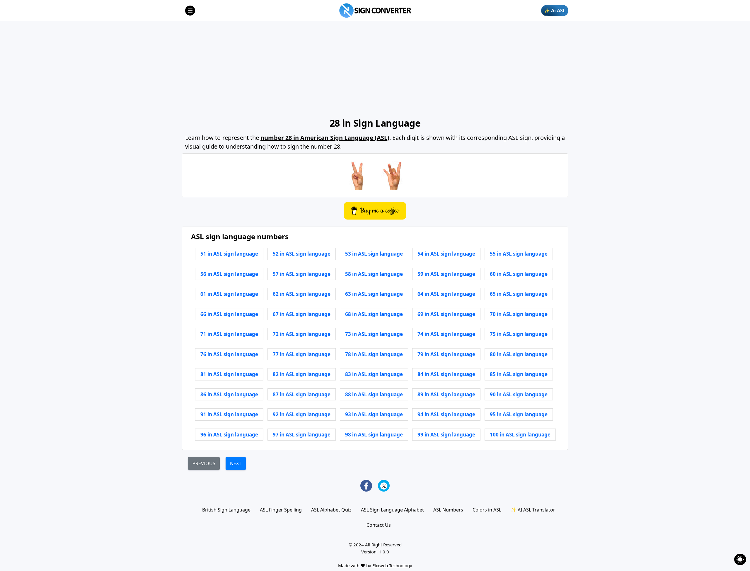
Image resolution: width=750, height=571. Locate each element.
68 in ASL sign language (374, 314)
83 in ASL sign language (374, 374)
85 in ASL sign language (519, 374)
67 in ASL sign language (301, 314)
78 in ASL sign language (374, 354)
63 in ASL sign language (374, 293)
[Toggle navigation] (190, 10)
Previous (203, 463)
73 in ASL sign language (374, 334)
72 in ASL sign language (301, 334)
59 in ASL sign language (446, 274)
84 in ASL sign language (446, 374)
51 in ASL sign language (229, 253)
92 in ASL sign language (301, 414)
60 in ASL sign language (519, 274)
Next (235, 463)
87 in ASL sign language (301, 394)
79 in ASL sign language (446, 354)
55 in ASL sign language (519, 253)
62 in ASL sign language (301, 293)
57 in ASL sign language (301, 274)
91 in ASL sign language (229, 414)
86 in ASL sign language (229, 394)
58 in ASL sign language (374, 274)
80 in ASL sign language (519, 354)
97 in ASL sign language (301, 434)
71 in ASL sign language (229, 334)
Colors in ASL (487, 510)
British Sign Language (226, 510)
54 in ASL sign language (446, 253)
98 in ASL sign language (374, 434)
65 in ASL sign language (519, 293)
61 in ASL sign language (229, 293)
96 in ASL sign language (229, 434)
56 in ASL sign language (229, 274)
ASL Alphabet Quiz (331, 510)
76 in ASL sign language (229, 354)
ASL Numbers (448, 510)
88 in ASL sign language (374, 394)
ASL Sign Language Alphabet (392, 510)
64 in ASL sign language (446, 293)
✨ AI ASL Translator (533, 510)
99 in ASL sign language (446, 434)
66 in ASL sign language (229, 314)
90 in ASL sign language (519, 394)
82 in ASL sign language (301, 374)
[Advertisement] (375, 69)
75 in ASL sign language (519, 334)
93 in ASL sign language (374, 414)
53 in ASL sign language (374, 253)
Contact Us (379, 525)
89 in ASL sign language (446, 394)
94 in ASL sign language (446, 414)
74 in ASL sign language (446, 334)
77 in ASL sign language (301, 354)
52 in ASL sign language (301, 253)
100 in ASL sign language (520, 434)
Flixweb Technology (392, 565)
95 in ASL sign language (519, 414)
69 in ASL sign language (446, 314)
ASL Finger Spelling (281, 510)
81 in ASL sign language (229, 374)
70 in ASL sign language (519, 314)
